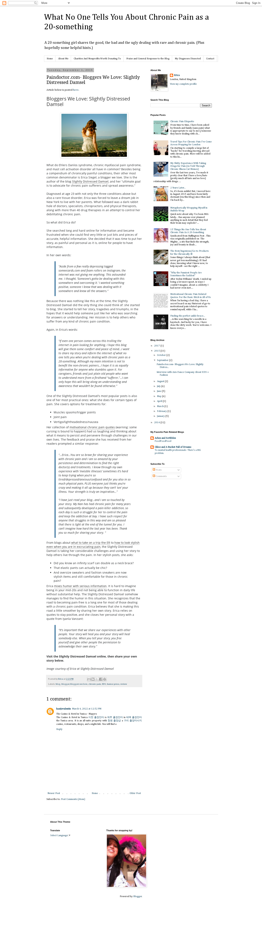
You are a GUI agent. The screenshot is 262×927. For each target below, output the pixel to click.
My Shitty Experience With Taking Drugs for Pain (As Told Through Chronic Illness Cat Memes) (188, 166)
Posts (158, 470)
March (160, 406)
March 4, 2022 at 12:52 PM (86, 709)
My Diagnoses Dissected (188, 59)
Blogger (137, 896)
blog (58, 684)
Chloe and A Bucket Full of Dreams (173, 447)
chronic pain (94, 684)
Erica (177, 75)
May (159, 396)
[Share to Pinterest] (105, 679)
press (116, 684)
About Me (63, 59)
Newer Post (53, 793)
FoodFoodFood (163, 441)
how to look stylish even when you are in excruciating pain (93, 545)
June (159, 391)
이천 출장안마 (96, 717)
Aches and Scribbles (165, 438)
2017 (157, 346)
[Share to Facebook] (101, 679)
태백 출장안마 (134, 717)
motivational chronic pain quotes (92, 427)
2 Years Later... (178, 188)
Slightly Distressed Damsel (90, 181)
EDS (104, 684)
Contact (210, 59)
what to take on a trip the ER (90, 543)
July (159, 386)
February (162, 411)
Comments (161, 476)
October (161, 355)
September (163, 360)
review (123, 684)
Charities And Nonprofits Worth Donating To (97, 59)
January (161, 416)
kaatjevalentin (63, 709)
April (160, 401)
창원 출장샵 (114, 720)
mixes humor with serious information (80, 586)
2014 (157, 422)
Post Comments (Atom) (73, 799)
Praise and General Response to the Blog (147, 59)
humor (110, 684)
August (161, 381)
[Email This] (89, 679)
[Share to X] (97, 679)
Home (50, 59)
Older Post (135, 793)
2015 (157, 351)
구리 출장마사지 (133, 720)
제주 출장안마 (115, 717)
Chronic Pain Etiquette (182, 121)
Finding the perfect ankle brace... (187, 316)
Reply (59, 729)
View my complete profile (183, 84)
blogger (65, 684)
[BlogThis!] (93, 679)
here (76, 90)
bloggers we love (78, 684)
